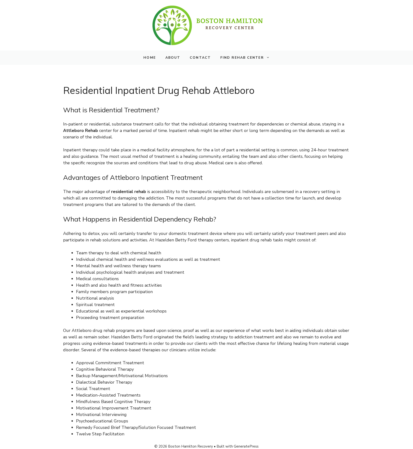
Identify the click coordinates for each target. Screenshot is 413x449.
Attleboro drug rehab (93, 330)
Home (149, 57)
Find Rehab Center (242, 57)
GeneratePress (246, 446)
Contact (200, 57)
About (172, 57)
